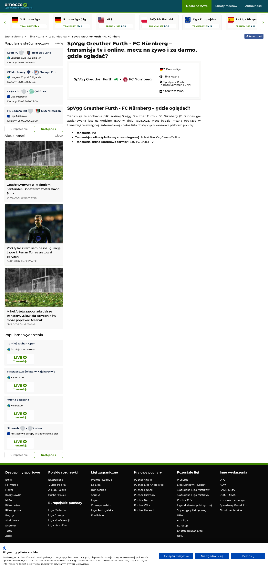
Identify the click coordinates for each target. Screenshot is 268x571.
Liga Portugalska (102, 510)
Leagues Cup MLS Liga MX (25, 57)
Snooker (10, 525)
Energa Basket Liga (190, 530)
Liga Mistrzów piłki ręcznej (194, 505)
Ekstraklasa (55, 479)
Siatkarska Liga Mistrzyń (193, 494)
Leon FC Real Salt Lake (29, 52)
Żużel (9, 535)
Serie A (95, 494)
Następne (48, 128)
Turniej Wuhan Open (21, 343)
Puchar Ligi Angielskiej (149, 484)
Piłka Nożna (169, 76)
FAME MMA (227, 489)
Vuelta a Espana (18, 399)
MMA (8, 500)
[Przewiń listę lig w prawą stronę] (263, 22)
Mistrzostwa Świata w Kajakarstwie (31, 371)
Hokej (9, 489)
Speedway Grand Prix (234, 505)
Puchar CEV (184, 500)
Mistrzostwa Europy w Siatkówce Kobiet (34, 433)
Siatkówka (12, 520)
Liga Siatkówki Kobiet (191, 484)
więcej (59, 43)
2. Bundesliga (172, 69)
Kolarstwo (16, 405)
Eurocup (182, 525)
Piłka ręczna (13, 510)
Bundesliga (98, 489)
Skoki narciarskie (231, 510)
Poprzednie (20, 128)
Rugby (9, 515)
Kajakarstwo (17, 377)
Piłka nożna (13, 505)
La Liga (96, 484)
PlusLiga (182, 479)
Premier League (101, 479)
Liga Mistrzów (18, 96)
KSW (223, 484)
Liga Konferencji (59, 520)
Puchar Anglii (143, 479)
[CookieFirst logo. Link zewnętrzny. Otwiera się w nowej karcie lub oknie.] (4, 548)
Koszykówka (13, 494)
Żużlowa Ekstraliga (232, 500)
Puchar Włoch (143, 505)
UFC (222, 479)
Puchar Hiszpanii (145, 494)
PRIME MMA (228, 494)
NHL (180, 535)
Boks (8, 479)
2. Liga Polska (57, 489)
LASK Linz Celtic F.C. (27, 91)
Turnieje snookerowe (22, 349)
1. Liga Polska (57, 484)
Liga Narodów (57, 525)
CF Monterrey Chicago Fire (31, 72)
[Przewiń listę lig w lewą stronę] (5, 22)
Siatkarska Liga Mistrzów (193, 489)
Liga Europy (56, 515)
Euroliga (182, 520)
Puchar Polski (57, 494)
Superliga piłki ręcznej (191, 510)
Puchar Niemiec (144, 500)
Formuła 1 (11, 484)
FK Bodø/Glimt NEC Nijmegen (34, 110)
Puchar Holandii (144, 510)
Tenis (8, 530)
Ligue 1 (95, 500)
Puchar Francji (143, 489)
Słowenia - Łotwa (24, 428)
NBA (180, 515)
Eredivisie (97, 515)
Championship (100, 505)
